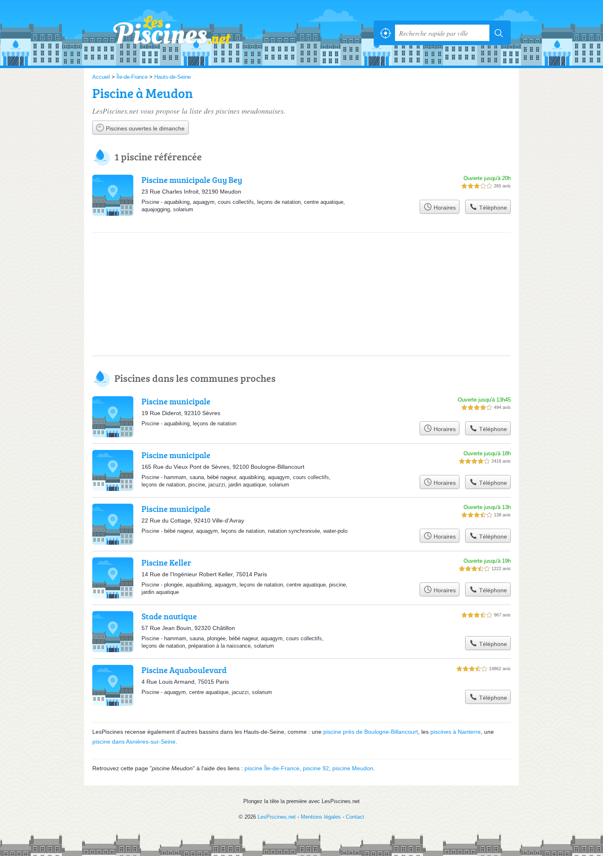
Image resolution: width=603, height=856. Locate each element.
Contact (355, 817)
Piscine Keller (166, 562)
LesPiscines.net (182, 33)
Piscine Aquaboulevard (184, 670)
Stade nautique (169, 616)
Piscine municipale (176, 401)
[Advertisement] (301, 266)
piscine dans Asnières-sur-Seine (134, 741)
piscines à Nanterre (455, 731)
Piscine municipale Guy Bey (192, 179)
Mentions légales (321, 817)
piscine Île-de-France (271, 768)
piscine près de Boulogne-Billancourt (370, 731)
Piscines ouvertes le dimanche (144, 128)
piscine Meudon (352, 768)
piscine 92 (316, 768)
